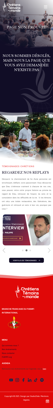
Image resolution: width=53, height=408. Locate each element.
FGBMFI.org (7, 357)
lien (44, 369)
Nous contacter (8, 353)
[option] (26, 229)
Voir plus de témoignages (25, 260)
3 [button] (30, 250)
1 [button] (23, 250)
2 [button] (26, 250)
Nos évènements (9, 349)
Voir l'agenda (47, 401)
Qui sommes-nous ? (10, 345)
